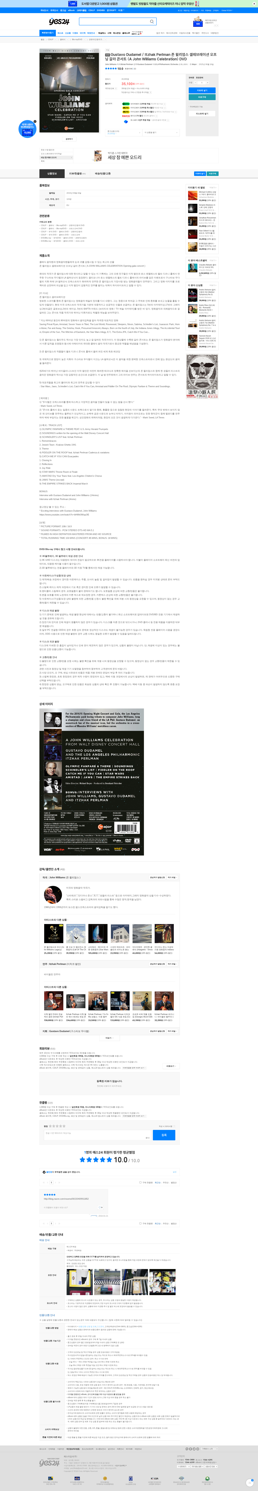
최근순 (158, 1182)
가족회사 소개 (210, 1449)
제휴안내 (120, 1449)
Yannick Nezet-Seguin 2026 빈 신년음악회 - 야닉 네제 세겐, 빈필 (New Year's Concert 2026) (207, 340)
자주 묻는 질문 (197, 1466)
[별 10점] (63, 1126)
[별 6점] (57, 1126)
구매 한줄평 (147, 1182)
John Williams (110, 64)
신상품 (68, 33)
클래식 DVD (64, 232)
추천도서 (205, 33)
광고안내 (111, 1449)
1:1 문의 (100, 1326)
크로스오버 (75, 235)
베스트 (60, 33)
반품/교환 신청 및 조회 (87, 1326)
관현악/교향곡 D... (96, 39)
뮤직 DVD (53, 232)
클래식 (62, 39)
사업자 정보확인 (120, 1465)
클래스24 (126, 33)
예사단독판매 (171, 33)
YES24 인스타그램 (197, 1449)
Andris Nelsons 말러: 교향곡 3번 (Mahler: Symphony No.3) (207, 292)
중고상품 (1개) (112, 132)
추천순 (166, 1182)
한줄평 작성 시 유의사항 (174, 1126)
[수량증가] (207, 82)
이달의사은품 (184, 33)
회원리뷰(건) (130, 69)
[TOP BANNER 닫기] (254, 3)
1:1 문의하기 (183, 1466)
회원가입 (186, 10)
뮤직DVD (57, 238)
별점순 (174, 1182)
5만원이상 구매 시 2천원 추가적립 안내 (150, 92)
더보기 (212, 188)
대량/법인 (215, 33)
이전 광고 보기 (215, 25)
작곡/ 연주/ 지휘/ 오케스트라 (146, 64)
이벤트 (75, 33)
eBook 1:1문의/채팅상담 (205, 1462)
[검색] (151, 21)
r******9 (94, 1216)
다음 (55, 1182)
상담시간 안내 (211, 1466)
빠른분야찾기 (48, 33)
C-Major (193, 64)
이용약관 (60, 1449)
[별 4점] (53, 1126)
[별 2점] (50, 1126)
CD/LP (50, 39)
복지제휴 (129, 1449)
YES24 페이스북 (190, 1449)
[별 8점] (60, 1126)
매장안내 (91, 33)
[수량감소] (195, 82)
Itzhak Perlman (127, 64)
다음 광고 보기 (217, 25)
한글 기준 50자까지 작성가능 (58, 1133)
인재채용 (51, 1449)
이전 (48, 1182)
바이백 (83, 33)
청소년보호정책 (87, 1449)
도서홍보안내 (101, 1449)
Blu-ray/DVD (77, 39)
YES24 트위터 (194, 1449)
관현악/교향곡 (76, 232)
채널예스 (102, 33)
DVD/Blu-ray (46, 238)
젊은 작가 (160, 33)
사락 (109, 33)
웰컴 (42, 39)
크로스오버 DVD (75, 228)
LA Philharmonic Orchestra (167, 64)
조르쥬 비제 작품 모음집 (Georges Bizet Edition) (142, 1016)
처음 (44, 1182)
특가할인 (196, 33)
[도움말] (116, 88)
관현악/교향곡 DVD (77, 225)
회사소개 (42, 1449)
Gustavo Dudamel (145, 64)
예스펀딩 (116, 33)
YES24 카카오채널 (186, 1449)
